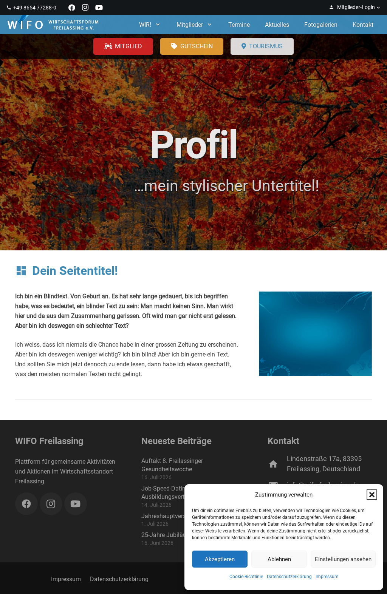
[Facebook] (72, 7)
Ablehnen (279, 559)
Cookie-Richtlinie (246, 576)
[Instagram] (85, 7)
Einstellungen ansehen (343, 559)
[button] (372, 494)
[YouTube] (99, 7)
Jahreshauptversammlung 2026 (184, 516)
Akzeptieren (220, 559)
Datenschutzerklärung (289, 576)
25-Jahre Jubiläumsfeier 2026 (181, 534)
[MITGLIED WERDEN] (123, 46)
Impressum (327, 576)
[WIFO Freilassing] (53, 24)
